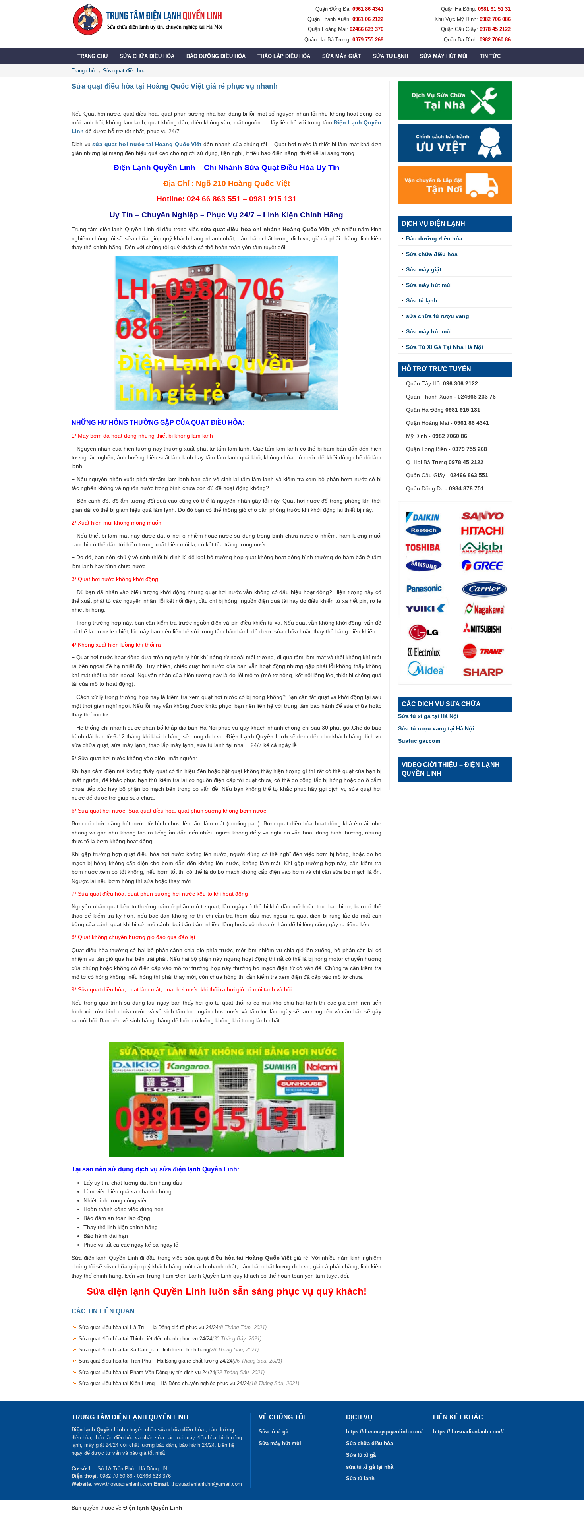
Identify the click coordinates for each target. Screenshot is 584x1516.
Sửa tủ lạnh (390, 56)
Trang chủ (92, 56)
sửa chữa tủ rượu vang (437, 316)
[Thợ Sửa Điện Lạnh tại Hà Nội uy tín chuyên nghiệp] (147, 19)
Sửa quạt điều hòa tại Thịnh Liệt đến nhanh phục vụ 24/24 (170, 1339)
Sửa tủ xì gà (273, 1432)
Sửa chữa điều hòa (147, 56)
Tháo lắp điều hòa (283, 56)
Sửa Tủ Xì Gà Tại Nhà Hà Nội (444, 347)
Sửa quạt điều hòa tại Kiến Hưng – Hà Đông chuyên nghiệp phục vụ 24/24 (189, 1383)
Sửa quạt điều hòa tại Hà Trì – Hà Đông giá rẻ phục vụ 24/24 (173, 1327)
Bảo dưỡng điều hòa (216, 56)
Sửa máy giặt (341, 56)
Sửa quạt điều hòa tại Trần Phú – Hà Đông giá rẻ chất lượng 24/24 (180, 1361)
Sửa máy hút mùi (444, 56)
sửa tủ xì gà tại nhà (369, 1467)
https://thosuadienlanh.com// (468, 1432)
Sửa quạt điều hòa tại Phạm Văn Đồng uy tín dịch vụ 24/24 (172, 1372)
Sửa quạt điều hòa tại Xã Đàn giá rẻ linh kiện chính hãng (169, 1350)
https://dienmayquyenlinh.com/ (384, 1432)
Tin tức (490, 56)
